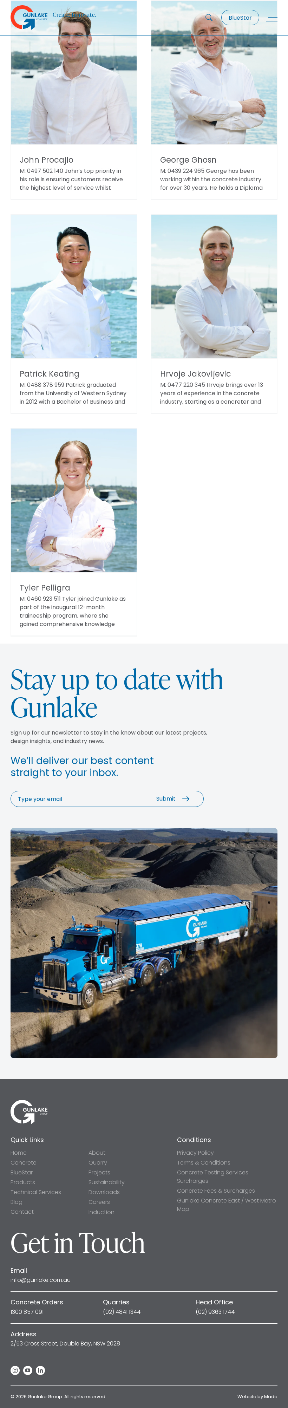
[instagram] (15, 1370)
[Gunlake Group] (29, 1103)
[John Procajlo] (74, 72)
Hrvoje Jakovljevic (195, 374)
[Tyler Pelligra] (74, 500)
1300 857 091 (27, 1312)
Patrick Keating (49, 374)
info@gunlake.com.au (41, 1280)
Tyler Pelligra (45, 587)
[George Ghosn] (214, 72)
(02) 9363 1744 (215, 1312)
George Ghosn (188, 160)
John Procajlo (46, 160)
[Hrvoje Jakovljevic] (214, 286)
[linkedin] (40, 1370)
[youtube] (27, 1370)
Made (270, 1396)
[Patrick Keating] (74, 286)
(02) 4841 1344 (121, 1312)
